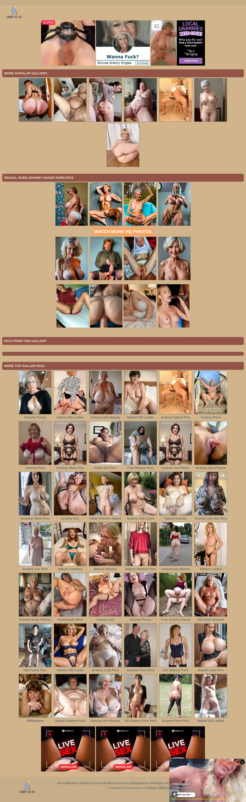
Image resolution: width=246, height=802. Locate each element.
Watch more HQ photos (122, 231)
